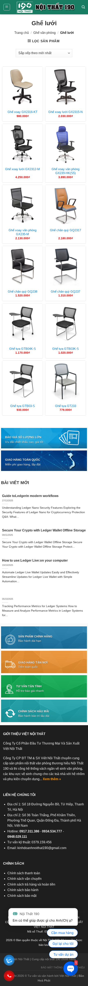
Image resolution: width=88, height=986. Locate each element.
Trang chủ (21, 32)
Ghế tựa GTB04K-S (22, 348)
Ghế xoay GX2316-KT (22, 112)
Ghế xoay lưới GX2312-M (22, 169)
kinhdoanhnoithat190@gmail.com (41, 848)
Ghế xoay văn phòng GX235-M (22, 232)
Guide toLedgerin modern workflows (30, 496)
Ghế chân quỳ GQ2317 (65, 230)
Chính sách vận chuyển (24, 878)
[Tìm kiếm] (83, 7)
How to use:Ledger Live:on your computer (35, 560)
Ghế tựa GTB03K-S (65, 348)
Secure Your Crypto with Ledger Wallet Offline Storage (44, 530)
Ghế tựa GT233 (65, 406)
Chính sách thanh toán (23, 873)
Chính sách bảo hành (22, 890)
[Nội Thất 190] (45, 7)
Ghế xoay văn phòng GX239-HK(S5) (65, 171)
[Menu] (6, 7)
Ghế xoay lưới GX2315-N (65, 112)
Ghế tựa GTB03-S (22, 406)
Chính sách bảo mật (21, 895)
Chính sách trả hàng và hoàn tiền (31, 884)
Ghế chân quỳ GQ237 (65, 291)
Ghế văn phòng (44, 32)
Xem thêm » (52, 779)
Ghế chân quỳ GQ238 (22, 291)
